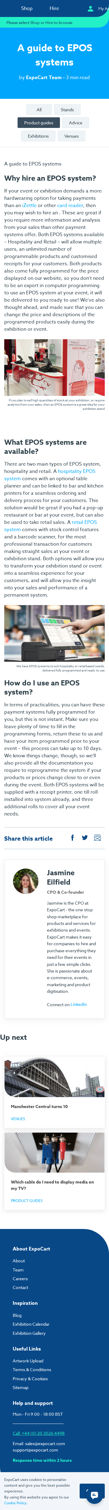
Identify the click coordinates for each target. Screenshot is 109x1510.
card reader (70, 205)
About (19, 1261)
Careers (20, 1278)
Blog (17, 1315)
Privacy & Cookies (30, 1378)
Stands (67, 109)
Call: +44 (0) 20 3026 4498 (38, 1433)
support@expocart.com (35, 1450)
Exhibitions (38, 136)
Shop (27, 8)
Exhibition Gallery (29, 1333)
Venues (71, 136)
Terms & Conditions (32, 1369)
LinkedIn (79, 1004)
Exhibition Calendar (31, 1324)
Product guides (38, 123)
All (39, 109)
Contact (20, 1287)
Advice (75, 123)
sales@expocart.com (45, 1443)
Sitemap (20, 1387)
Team (18, 1270)
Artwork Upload (28, 1361)
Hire (54, 8)
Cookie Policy (15, 1502)
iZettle (29, 205)
